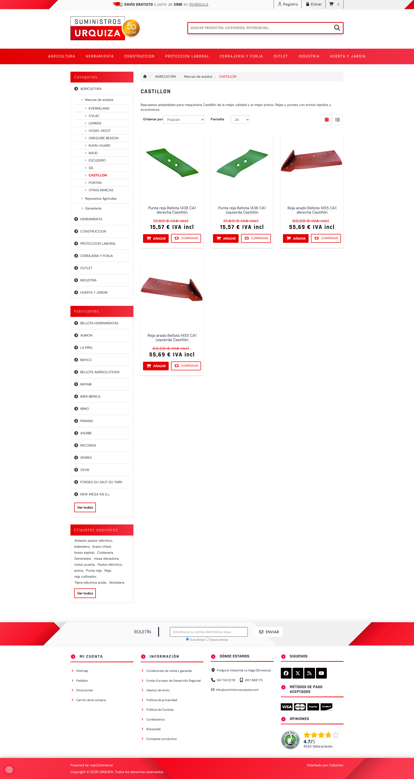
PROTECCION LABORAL (98, 243)
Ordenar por (153, 119)
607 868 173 (254, 680)
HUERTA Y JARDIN (94, 292)
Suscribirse (197, 640)
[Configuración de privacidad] (9, 769)
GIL (91, 168)
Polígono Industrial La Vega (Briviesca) (244, 670)
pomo (79, 570)
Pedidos (82, 681)
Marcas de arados (99, 100)
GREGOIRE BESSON (104, 138)
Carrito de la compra (91, 700)
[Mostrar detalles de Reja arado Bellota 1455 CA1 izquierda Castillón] (172, 291)
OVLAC (94, 116)
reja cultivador (85, 576)
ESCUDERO (97, 160)
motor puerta (84, 564)
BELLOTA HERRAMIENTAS (99, 323)
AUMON (86, 335)
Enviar (272, 631)
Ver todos (85, 507)
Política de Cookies (160, 710)
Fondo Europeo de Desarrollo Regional (173, 681)
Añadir (159, 238)
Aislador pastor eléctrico (93, 540)
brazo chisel (102, 546)
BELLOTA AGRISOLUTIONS (100, 372)
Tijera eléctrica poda (90, 582)
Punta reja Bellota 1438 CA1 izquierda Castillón (242, 210)
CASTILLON (98, 175)
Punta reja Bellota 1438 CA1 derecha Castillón (172, 210)
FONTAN (95, 182)
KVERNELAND (99, 108)
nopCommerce (101, 765)
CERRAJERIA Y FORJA (96, 256)
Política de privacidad (161, 700)
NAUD (93, 153)
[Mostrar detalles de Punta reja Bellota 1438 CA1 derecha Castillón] (172, 163)
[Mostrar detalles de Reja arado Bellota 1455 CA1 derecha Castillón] (312, 163)
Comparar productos (161, 739)
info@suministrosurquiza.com (237, 690)
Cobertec (336, 765)
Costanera (105, 552)
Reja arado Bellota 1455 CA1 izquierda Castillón (172, 338)
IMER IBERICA (90, 396)
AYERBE (86, 433)
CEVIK (84, 470)
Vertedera (116, 582)
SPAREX (86, 457)
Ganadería (93, 208)
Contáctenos (155, 719)
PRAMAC (86, 421)
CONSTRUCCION (93, 231)
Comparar (189, 238)
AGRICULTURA (90, 89)
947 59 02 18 (226, 680)
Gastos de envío (158, 690)
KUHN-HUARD (99, 145)
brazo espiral (84, 552)
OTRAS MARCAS (101, 190)
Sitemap (82, 671)
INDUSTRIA (88, 280)
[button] (61, 56)
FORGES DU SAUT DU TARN (101, 482)
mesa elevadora (106, 558)
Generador (83, 558)
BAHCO (86, 360)
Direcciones (84, 690)
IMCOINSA (88, 445)
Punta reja (94, 570)
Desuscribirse (219, 640)
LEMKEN (95, 123)
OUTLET (281, 56)
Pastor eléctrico (110, 564)
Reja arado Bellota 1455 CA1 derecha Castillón (312, 210)
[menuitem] (61, 56)
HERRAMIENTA (91, 219)
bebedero (82, 546)
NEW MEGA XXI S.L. (95, 494)
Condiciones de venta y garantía (169, 671)
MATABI (86, 384)
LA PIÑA (86, 347)
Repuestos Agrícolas (100, 198)
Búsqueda (153, 729)
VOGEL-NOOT (100, 130)
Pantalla (217, 119)
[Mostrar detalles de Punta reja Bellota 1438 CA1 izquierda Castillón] (242, 163)
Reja (108, 570)
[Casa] (145, 76)
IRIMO (84, 409)
